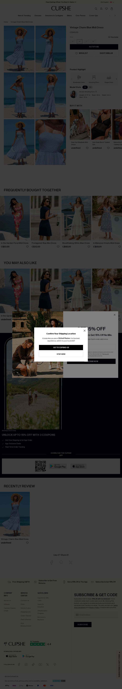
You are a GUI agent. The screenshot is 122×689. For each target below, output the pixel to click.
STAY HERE (61, 354)
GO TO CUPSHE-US (61, 347)
